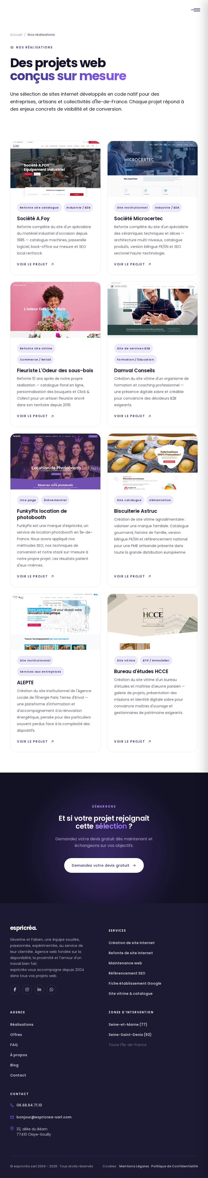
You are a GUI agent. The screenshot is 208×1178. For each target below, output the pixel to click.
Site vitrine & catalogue (131, 993)
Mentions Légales (134, 1166)
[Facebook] (15, 989)
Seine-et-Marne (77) (128, 1024)
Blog (14, 1065)
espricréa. (23, 928)
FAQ (14, 1044)
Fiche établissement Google (135, 983)
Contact (18, 1075)
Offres (16, 1034)
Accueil (16, 34)
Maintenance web (125, 963)
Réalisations (21, 1024)
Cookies (109, 1166)
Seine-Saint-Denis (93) (130, 1034)
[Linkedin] (39, 989)
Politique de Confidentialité (174, 1166)
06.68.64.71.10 (29, 1105)
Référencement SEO (127, 973)
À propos (18, 1054)
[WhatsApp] (51, 989)
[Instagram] (27, 989)
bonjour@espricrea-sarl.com (44, 1117)
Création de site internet (132, 942)
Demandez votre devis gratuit (100, 865)
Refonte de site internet (131, 952)
